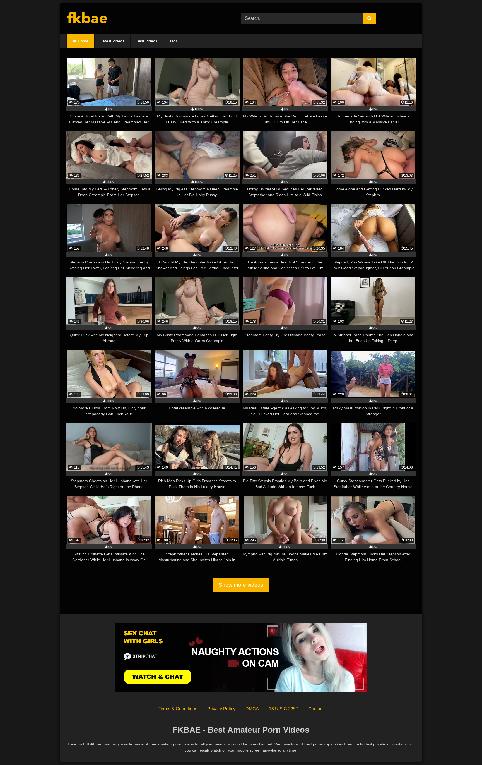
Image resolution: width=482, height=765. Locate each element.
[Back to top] (465, 748)
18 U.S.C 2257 (283, 708)
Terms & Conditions (177, 708)
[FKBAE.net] (87, 19)
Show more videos (241, 585)
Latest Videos (112, 41)
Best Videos (146, 41)
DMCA (252, 708)
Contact (316, 708)
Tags (173, 41)
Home (83, 41)
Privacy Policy (221, 708)
